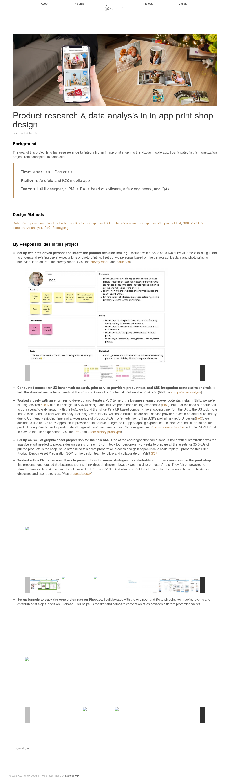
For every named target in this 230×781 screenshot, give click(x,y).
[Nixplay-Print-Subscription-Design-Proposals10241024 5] (77, 585)
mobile (21, 748)
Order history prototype (104, 431)
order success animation (167, 427)
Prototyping (60, 227)
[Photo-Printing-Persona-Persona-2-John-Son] (99, 373)
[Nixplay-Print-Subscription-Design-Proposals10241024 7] (141, 585)
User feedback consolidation (65, 223)
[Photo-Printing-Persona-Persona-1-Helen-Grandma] (131, 373)
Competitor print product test (160, 223)
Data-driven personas (28, 223)
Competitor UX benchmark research (113, 223)
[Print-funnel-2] (99, 715)
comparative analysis (186, 392)
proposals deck (80, 473)
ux (28, 748)
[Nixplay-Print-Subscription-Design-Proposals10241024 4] (45, 585)
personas (123, 261)
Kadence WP (72, 775)
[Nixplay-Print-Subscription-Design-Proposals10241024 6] (109, 585)
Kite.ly (45, 404)
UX (35, 133)
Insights (28, 133)
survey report (100, 261)
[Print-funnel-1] (131, 715)
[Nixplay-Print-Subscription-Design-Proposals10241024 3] (173, 585)
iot (16, 748)
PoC (47, 227)
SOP (154, 453)
